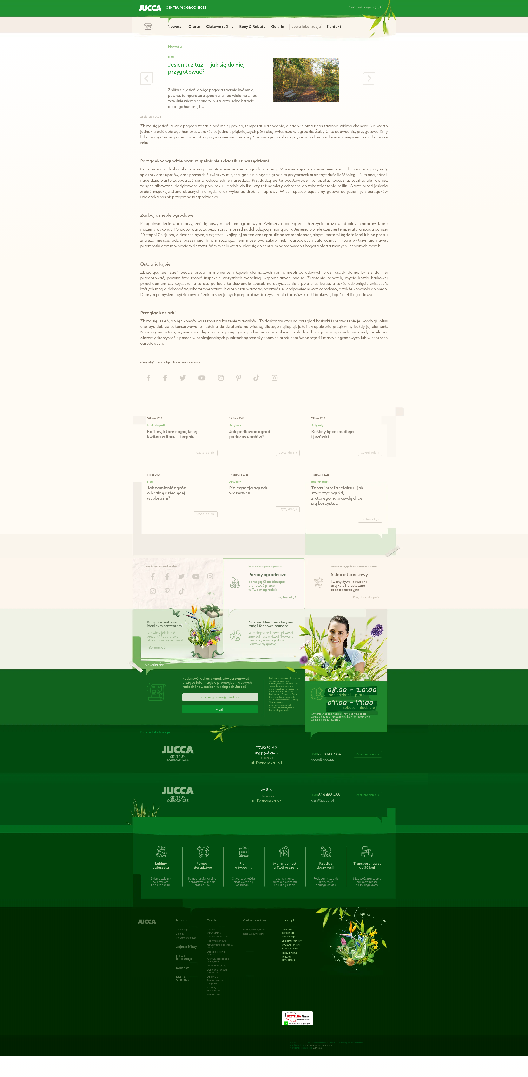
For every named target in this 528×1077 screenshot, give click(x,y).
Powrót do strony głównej (362, 7)
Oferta (194, 27)
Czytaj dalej (286, 597)
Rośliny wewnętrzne (254, 930)
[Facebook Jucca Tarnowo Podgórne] (148, 379)
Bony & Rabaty (252, 27)
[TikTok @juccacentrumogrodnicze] (256, 379)
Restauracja (288, 937)
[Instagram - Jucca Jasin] (274, 379)
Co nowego (182, 930)
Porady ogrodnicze (186, 938)
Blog (171, 57)
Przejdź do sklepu (365, 597)
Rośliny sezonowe (216, 941)
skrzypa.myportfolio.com (318, 1045)
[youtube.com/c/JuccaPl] (202, 379)
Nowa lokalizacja (305, 27)
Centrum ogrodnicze (186, 7)
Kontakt (334, 27)
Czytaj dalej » (205, 453)
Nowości (175, 27)
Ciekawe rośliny (219, 27)
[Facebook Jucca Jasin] (165, 379)
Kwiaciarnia (213, 995)
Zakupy (180, 934)
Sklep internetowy (292, 941)
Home (148, 26)
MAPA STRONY (183, 979)
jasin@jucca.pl (322, 800)
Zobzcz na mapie (366, 754)
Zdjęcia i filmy (186, 947)
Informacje (155, 647)
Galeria (277, 27)
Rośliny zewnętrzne (217, 937)
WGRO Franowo (291, 945)
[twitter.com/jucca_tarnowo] (182, 379)
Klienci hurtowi (290, 949)
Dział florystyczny (216, 966)
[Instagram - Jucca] (221, 379)
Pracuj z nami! (289, 953)
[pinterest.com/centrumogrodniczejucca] (238, 379)
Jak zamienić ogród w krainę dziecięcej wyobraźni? (166, 493)
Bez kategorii (156, 425)
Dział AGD (212, 977)
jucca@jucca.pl (322, 759)
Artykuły (235, 425)
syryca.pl (318, 1048)
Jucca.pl (288, 920)
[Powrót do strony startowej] (150, 8)
